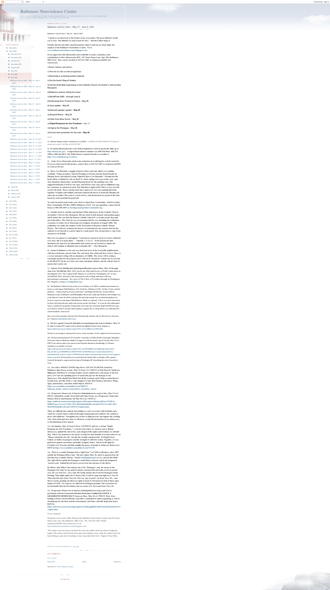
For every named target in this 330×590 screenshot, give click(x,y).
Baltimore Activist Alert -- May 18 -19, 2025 (25, 139)
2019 (11, 218)
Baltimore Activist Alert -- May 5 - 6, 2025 (25, 172)
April (13, 187)
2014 (11, 234)
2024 (11, 201)
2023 (11, 204)
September (15, 64)
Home (84, 561)
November (15, 57)
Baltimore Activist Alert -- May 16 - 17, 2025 (26, 142)
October (14, 61)
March (13, 190)
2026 (11, 48)
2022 (11, 208)
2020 (11, 214)
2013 (11, 238)
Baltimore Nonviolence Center (48, 11)
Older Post (117, 561)
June (13, 74)
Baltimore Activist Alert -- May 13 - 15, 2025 (26, 152)
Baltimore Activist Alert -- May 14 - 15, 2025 (26, 149)
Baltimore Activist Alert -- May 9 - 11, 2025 (25, 159)
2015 (11, 231)
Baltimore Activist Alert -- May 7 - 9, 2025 (25, 166)
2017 (11, 224)
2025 (11, 51)
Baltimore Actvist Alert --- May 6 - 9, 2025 (25, 169)
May (13, 77)
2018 (11, 221)
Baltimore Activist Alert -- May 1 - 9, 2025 (25, 182)
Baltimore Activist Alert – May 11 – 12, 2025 (26, 156)
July (12, 71)
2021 (11, 211)
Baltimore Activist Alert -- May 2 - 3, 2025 (25, 179)
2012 (11, 241)
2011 (11, 245)
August (13, 67)
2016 (11, 228)
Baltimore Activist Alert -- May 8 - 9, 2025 (25, 162)
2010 (11, 248)
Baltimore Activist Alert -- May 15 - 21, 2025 (26, 146)
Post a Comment (51, 558)
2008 (11, 255)
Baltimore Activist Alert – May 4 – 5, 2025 (25, 176)
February (14, 193)
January (14, 197)
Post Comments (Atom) (65, 566)
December (14, 54)
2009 (11, 251)
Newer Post (51, 561)
